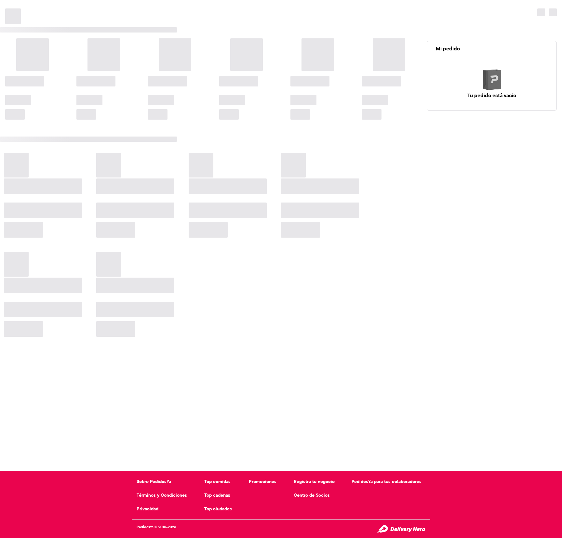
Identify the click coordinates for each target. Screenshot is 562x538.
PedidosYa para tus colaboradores (386, 481)
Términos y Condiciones (162, 495)
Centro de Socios (312, 495)
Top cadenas (217, 495)
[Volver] (10, 6)
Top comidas (217, 481)
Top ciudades (218, 509)
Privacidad (147, 509)
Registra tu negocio (314, 481)
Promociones (262, 481)
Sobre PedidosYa (154, 481)
